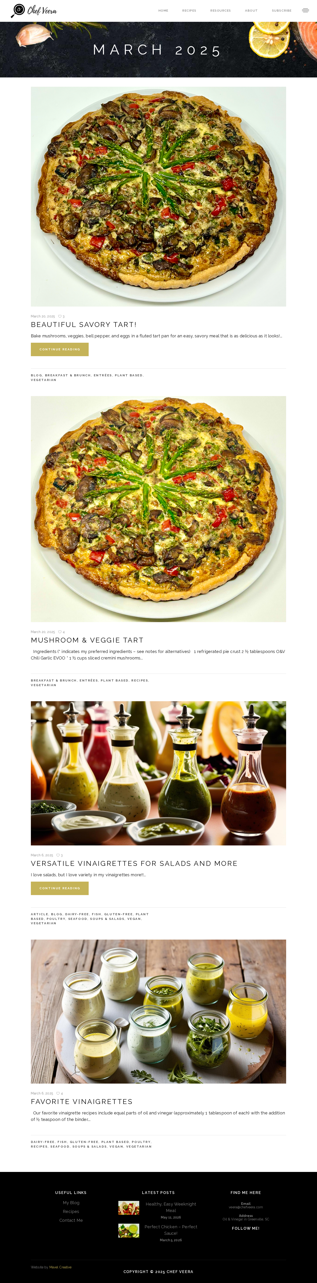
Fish (96, 914)
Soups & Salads (107, 919)
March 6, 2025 (42, 855)
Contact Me (71, 1220)
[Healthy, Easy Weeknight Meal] (128, 1208)
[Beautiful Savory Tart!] (158, 197)
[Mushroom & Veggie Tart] (158, 509)
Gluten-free (118, 914)
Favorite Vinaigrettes (82, 1101)
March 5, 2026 (171, 1240)
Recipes (139, 680)
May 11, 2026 (171, 1217)
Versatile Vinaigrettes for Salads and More (134, 863)
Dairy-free (77, 914)
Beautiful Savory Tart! (84, 324)
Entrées (103, 375)
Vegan (134, 919)
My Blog (71, 1202)
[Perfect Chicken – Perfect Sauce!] (128, 1231)
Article (39, 914)
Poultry (56, 919)
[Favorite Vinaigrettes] (158, 1012)
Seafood (77, 919)
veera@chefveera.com (246, 1207)
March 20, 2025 (43, 316)
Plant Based (129, 375)
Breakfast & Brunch (68, 375)
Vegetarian (44, 380)
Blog (36, 375)
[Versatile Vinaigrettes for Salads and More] (158, 773)
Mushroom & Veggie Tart (87, 640)
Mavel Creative (60, 1267)
